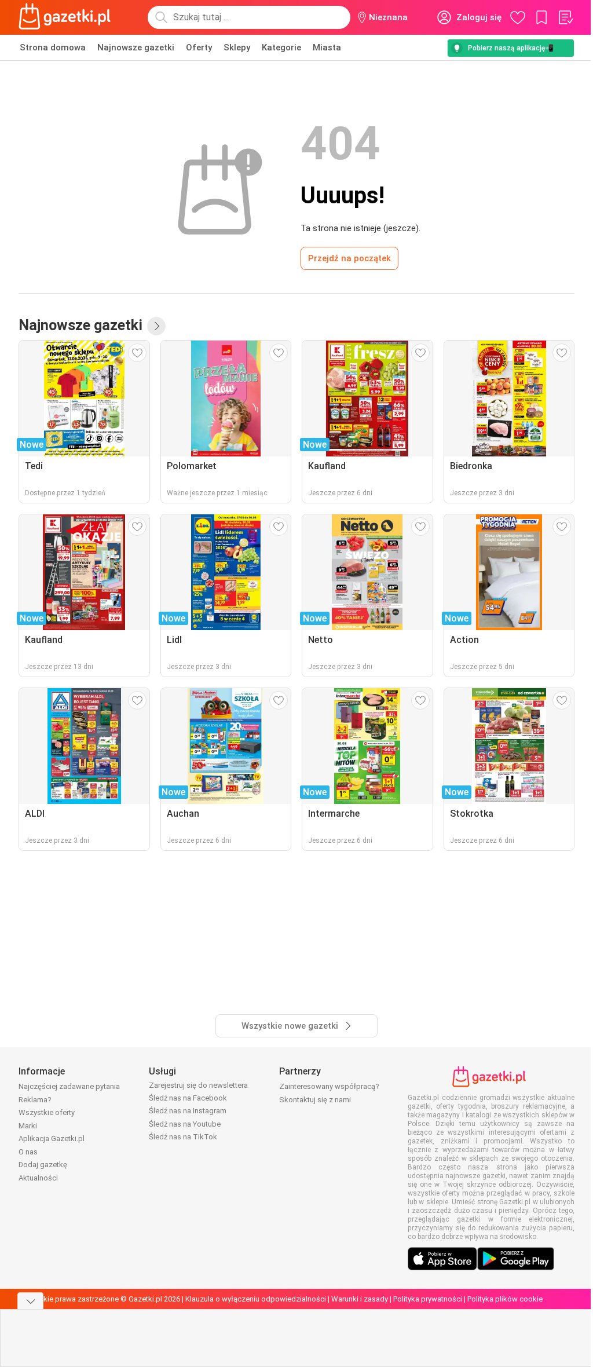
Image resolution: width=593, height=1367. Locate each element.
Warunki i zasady (359, 1299)
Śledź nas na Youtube (185, 1124)
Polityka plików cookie (505, 1299)
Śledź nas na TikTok (183, 1136)
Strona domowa (53, 47)
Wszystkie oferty (47, 1112)
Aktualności (38, 1178)
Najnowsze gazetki (135, 47)
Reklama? (35, 1099)
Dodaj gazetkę (43, 1164)
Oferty (199, 47)
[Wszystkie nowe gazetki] (156, 326)
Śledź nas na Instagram (187, 1110)
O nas (28, 1151)
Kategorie (281, 47)
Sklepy (237, 47)
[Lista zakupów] (565, 17)
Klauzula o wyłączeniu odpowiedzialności (255, 1299)
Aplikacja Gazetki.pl (52, 1138)
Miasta (327, 47)
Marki (28, 1125)
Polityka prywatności (427, 1299)
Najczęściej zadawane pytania (69, 1086)
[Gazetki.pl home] (67, 17)
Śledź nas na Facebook (188, 1098)
